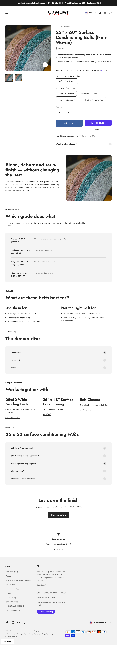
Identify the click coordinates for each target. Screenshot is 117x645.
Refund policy (10, 634)
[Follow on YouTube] (18, 622)
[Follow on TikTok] (24, 622)
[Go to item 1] (9, 78)
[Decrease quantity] (59, 112)
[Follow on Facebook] (7, 622)
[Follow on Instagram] (12, 622)
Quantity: (59, 107)
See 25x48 (47, 414)
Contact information (12, 636)
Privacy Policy (10, 593)
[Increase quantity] (68, 112)
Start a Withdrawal (12, 610)
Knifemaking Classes (13, 589)
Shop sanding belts (12, 417)
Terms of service (34, 634)
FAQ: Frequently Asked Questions (18, 580)
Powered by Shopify (32, 631)
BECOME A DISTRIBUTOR (15, 606)
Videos (8, 576)
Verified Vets (10, 584)
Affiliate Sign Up (11, 571)
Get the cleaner (86, 410)
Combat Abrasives (63, 26)
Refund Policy (10, 597)
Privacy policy (22, 634)
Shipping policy (47, 634)
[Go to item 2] (18, 78)
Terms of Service (11, 601)
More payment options (98, 129)
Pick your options (58, 515)
